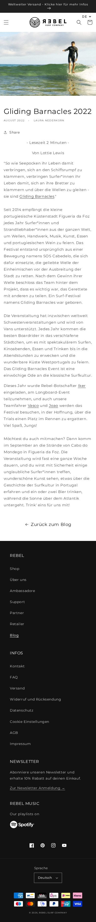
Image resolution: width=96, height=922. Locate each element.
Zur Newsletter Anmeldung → (37, 788)
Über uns (18, 580)
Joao (53, 405)
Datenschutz (21, 710)
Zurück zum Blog (51, 524)
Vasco (33, 405)
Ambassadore (22, 591)
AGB (14, 732)
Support (17, 602)
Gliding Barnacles (36, 196)
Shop (14, 568)
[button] (6, 22)
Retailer (17, 624)
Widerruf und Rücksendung (35, 699)
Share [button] (14, 132)
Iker (82, 385)
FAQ (14, 677)
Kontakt (17, 666)
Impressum (20, 744)
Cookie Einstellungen (29, 721)
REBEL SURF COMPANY (53, 912)
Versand (17, 688)
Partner (17, 613)
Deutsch (45, 878)
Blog (14, 635)
